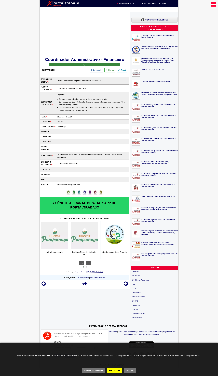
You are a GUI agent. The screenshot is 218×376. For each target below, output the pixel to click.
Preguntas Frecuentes (142, 334)
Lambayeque (83, 277)
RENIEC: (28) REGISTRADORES (152, 70)
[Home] (84, 285)
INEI (134, 284)
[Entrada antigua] (126, 285)
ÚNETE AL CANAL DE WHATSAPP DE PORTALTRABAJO (86, 205)
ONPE (135, 301)
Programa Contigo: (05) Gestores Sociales (156, 81)
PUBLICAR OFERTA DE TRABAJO (155, 4)
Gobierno (136, 276)
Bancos (136, 272)
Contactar (155, 334)
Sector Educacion (139, 314)
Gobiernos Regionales (141, 280)
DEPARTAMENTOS (126, 4)
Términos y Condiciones (137, 331)
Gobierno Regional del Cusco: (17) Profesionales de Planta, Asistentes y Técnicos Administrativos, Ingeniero (159, 232)
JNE (134, 288)
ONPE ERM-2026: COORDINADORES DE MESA (158, 196)
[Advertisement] (84, 34)
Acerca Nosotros (155, 331)
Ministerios (137, 293)
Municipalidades (139, 297)
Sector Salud (137, 318)
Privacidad (112, 331)
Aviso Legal (122, 331)
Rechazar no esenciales (93, 370)
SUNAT (135, 309)
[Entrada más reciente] (44, 285)
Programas (137, 305)
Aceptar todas (114, 370)
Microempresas (97, 277)
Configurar (130, 370)
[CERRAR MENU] (213, 4)
